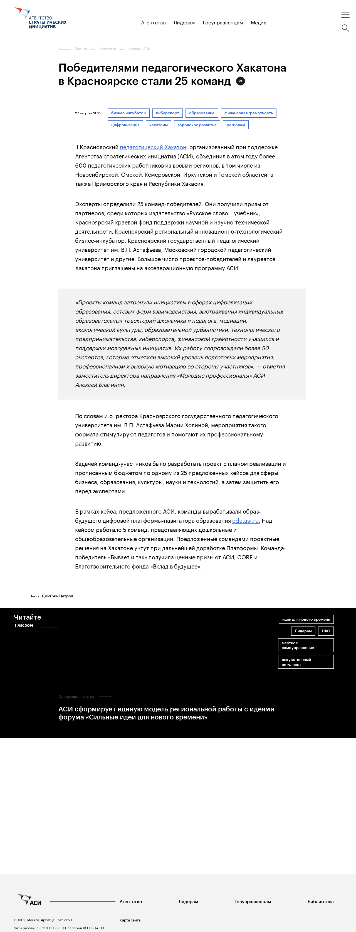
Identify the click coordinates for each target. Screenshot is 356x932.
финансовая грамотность (248, 113)
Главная (81, 48)
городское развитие (197, 125)
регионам (236, 125)
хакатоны (158, 125)
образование (201, 113)
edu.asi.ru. (246, 519)
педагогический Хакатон (153, 146)
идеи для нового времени (306, 619)
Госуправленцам (252, 901)
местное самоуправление (298, 645)
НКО (326, 631)
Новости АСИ (139, 48)
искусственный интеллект (296, 662)
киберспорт (167, 113)
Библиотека (321, 901)
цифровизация (125, 125)
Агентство (131, 901)
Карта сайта (130, 920)
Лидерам (303, 631)
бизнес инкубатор (128, 113)
